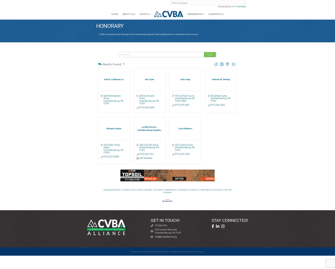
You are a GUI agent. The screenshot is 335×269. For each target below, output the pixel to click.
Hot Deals (158, 190)
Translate (241, 6)
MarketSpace (170, 190)
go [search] (211, 54)
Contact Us (194, 190)
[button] (99, 64)
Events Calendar (144, 190)
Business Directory (112, 190)
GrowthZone (198, 252)
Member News (129, 190)
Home (114, 14)
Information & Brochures (211, 190)
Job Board (182, 190)
